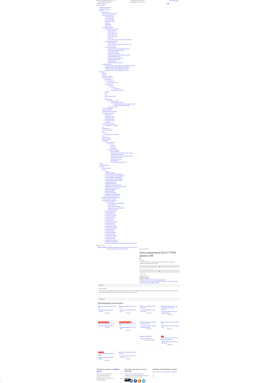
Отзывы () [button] (101, 299)
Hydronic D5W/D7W (109, 81)
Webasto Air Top (105, 12)
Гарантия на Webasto (110, 191)
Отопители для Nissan (110, 229)
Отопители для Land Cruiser (111, 240)
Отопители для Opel (109, 231)
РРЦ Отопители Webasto (110, 192)
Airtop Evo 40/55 (112, 45)
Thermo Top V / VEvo (112, 33)
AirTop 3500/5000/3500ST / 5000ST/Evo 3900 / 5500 (120, 44)
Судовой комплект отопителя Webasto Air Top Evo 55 (117, 70)
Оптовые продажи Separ (110, 182)
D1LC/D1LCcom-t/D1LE (110, 96)
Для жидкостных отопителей (111, 29)
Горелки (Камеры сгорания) (114, 56)
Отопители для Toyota (110, 238)
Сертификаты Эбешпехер (111, 183)
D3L (106, 94)
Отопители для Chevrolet (110, 211)
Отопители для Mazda (110, 224)
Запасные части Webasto (107, 27)
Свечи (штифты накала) (113, 52)
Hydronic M (110, 85)
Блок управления (150, 281)
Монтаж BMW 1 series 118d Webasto (116, 203)
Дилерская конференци (110, 189)
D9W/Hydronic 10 (109, 84)
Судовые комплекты (107, 64)
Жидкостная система (110, 21)
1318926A (156, 283)
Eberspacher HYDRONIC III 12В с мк (106, 325)
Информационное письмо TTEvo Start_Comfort (115, 186)
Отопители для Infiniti (110, 217)
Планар (101, 163)
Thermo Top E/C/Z (112, 30)
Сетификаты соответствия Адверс (112, 194)
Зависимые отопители (107, 76)
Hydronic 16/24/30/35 (113, 82)
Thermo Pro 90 (166, 281)
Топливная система (109, 16)
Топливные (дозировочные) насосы (116, 50)
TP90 (162, 281)
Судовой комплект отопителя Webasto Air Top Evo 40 (117, 68)
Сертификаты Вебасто (110, 172)
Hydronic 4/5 (117, 88)
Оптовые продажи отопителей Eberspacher (115, 175)
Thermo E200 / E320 (112, 36)
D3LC (106, 93)
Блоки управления (115, 151)
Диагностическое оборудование (109, 13)
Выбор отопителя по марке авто (109, 200)
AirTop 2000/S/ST (112, 42)
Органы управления (106, 110)
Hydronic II (113, 87)
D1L (106, 97)
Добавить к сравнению (145, 278)
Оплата (107, 171)
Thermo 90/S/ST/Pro (112, 35)
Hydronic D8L (108, 79)
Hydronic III (113, 146)
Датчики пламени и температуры (115, 58)
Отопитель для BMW (113, 209)
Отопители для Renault (110, 232)
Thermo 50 (110, 38)
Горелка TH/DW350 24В (146, 338)
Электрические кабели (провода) (115, 62)
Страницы (102, 166)
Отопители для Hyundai (110, 215)
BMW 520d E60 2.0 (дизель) (114, 206)
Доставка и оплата (106, 168)
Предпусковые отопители (105, 7)
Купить (142, 274)
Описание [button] (101, 285)
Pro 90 (155, 281)
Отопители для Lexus (110, 223)
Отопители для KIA (109, 220)
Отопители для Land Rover (111, 221)
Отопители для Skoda (110, 234)
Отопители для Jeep (109, 218)
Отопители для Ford (109, 212)
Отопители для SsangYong (111, 235)
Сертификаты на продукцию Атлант (113, 185)
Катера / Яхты (108, 26)
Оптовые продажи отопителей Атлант (113, 180)
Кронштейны (108, 24)
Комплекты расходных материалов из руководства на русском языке (120, 243)
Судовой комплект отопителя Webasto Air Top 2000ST (117, 67)
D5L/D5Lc (107, 91)
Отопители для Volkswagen (111, 241)
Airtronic (104, 75)
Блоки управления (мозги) (114, 59)
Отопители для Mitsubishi (111, 227)
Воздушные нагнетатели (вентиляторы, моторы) (119, 55)
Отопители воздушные (107, 108)
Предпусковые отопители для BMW (116, 208)
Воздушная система (109, 19)
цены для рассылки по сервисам (112, 188)
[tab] (138, 285)
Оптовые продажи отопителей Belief (113, 177)
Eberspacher (102, 71)
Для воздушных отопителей (111, 41)
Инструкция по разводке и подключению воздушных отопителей (120, 65)
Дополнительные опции (107, 15)
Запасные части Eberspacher (108, 123)
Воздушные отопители (105, 9)
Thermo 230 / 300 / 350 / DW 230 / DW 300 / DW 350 (120, 39)
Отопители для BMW (110, 201)
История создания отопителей (109, 198)
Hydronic (104, 73)
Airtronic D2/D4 (108, 99)
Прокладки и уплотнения (114, 53)
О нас (103, 169)
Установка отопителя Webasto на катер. (111, 197)
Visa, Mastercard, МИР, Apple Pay (169, 371)
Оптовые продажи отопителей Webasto (114, 174)
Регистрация (175, 0)
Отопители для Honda (110, 214)
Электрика (107, 23)
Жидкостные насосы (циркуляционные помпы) (118, 49)
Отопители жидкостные (107, 78)
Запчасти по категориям (110, 47)
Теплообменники (112, 61)
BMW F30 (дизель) (112, 205)
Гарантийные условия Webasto (112, 195)
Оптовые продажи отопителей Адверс (114, 179)
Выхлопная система (109, 18)
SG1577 (159, 281)
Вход (171, 0)
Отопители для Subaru (110, 237)
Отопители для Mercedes (111, 226)
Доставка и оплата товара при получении (134, 373)
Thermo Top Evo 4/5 (112, 32)
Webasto (101, 10)
